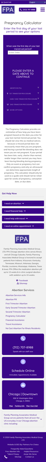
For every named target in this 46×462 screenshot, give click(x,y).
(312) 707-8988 (23, 347)
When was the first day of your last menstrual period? (23, 47)
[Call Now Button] (5, 456)
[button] (6, 2)
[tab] (23, 419)
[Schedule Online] (23, 361)
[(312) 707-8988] (23, 338)
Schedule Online (23, 370)
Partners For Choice (31, 444)
